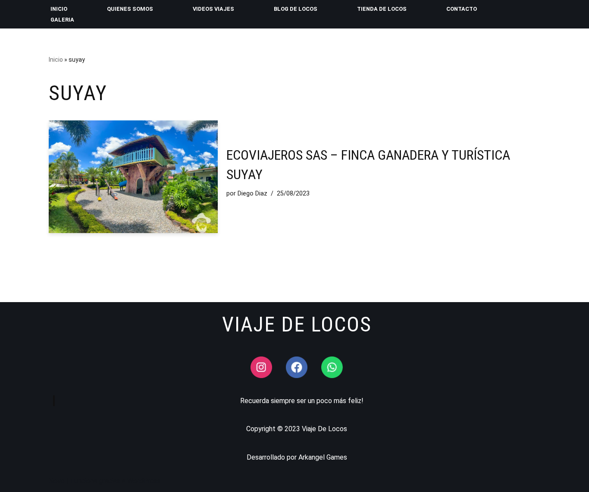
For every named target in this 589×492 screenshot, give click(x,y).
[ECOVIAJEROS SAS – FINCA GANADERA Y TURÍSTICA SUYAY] (133, 176)
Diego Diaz (252, 193)
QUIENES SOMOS (130, 9)
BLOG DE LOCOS (295, 9)
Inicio (56, 59)
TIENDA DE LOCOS (382, 9)
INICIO (58, 9)
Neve (57, 481)
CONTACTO (461, 9)
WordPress (144, 481)
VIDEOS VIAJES (213, 9)
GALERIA (62, 19)
